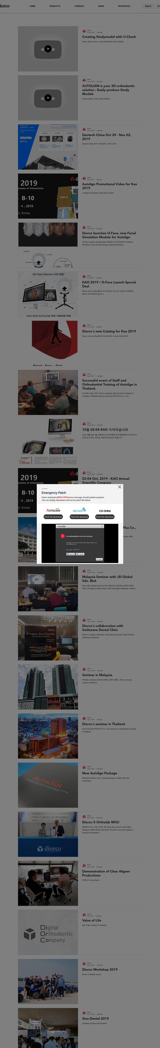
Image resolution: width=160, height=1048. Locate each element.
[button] (119, 487)
